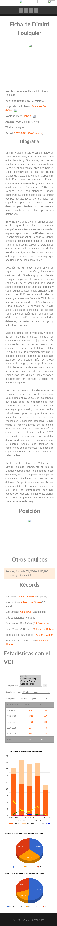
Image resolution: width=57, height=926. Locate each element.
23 (45, 733)
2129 (31, 722)
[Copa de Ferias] (30, 684)
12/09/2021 (20, 133)
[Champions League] (30, 678)
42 (45, 716)
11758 (28, 739)
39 (45, 722)
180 (41, 739)
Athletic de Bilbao (27, 596)
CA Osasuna (35, 133)
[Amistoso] (30, 676)
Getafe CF (26, 612)
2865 (31, 710)
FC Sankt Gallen (44, 635)
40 (45, 728)
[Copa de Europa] (30, 681)
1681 (31, 733)
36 (45, 710)
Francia (26, 116)
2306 (31, 716)
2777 (31, 728)
